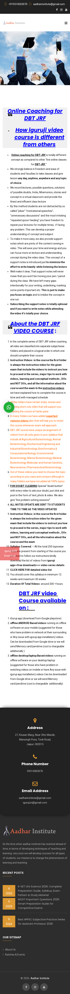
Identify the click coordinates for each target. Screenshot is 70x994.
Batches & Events (15, 954)
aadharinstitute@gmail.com (49, 4)
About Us (10, 949)
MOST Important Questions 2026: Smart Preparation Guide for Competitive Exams (39, 904)
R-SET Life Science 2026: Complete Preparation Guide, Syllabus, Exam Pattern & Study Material (40, 891)
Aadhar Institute (40, 978)
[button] (9, 407)
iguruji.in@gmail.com (35, 802)
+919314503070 (18, 4)
